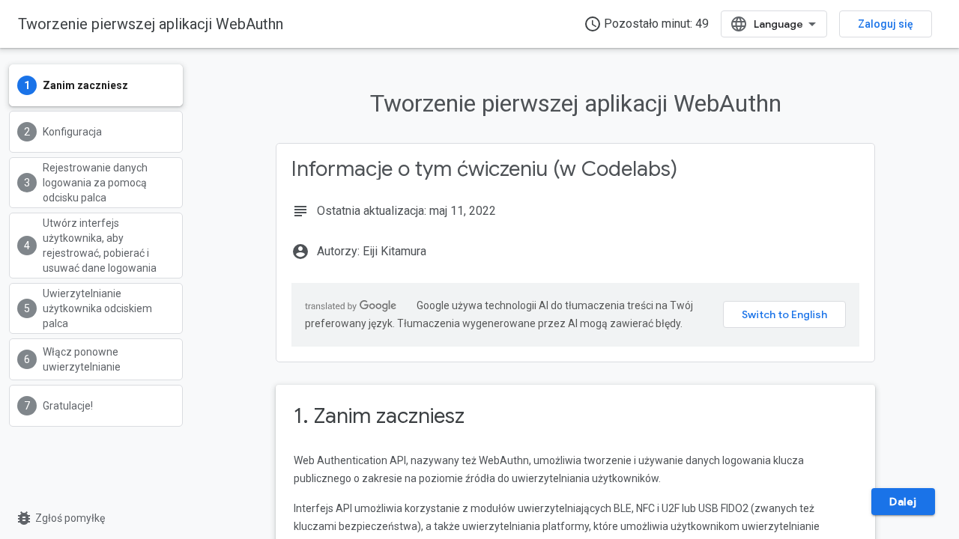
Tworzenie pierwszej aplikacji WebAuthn (150, 24)
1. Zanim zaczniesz (379, 416)
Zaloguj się (885, 24)
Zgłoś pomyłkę (60, 518)
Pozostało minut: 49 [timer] (646, 24)
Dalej (903, 501)
